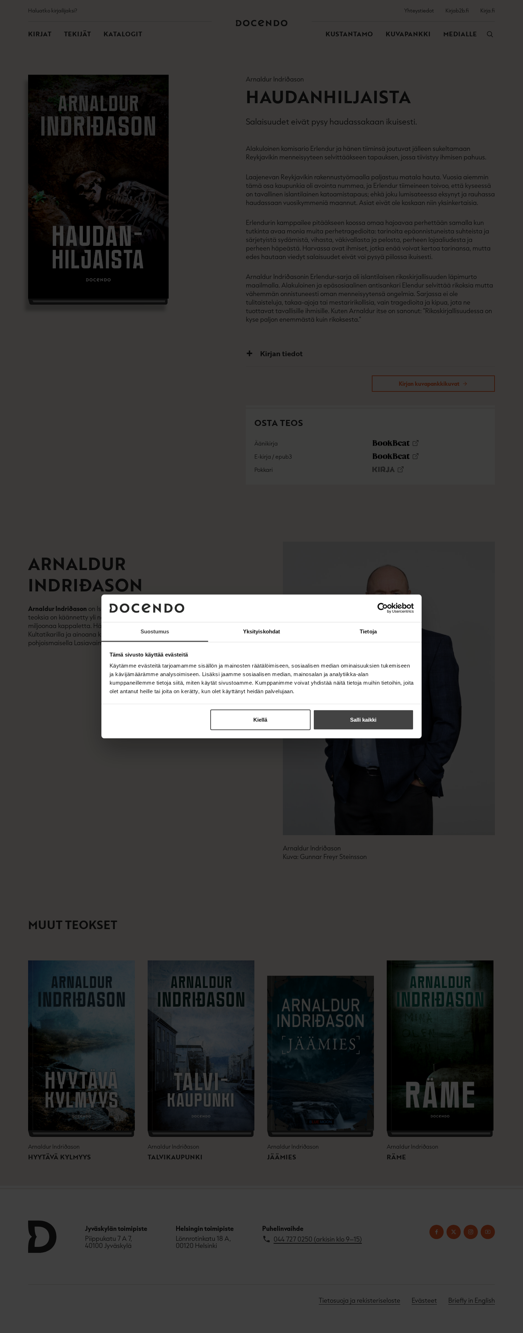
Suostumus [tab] (155, 631)
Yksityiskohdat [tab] (261, 631)
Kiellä (260, 720)
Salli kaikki (363, 720)
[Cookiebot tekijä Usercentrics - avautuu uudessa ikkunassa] (383, 608)
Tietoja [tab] (368, 631)
